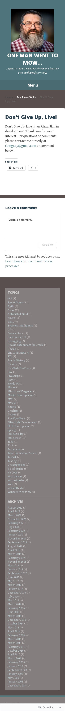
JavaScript (14, 376)
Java (10, 372)
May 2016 (13, 600)
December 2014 (17, 620)
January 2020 (15, 534)
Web (10, 484)
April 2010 (14, 654)
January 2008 (15, 681)
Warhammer (15, 476)
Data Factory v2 (17, 337)
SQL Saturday (15, 434)
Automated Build (18, 314)
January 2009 (15, 674)
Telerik (12, 457)
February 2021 (16, 523)
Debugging (14, 341)
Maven (12, 387)
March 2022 (14, 515)
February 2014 (16, 635)
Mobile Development (20, 395)
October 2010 (16, 650)
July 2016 (13, 596)
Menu (32, 85)
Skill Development (19, 426)
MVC (10, 399)
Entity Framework (18, 352)
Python (12, 414)
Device (12, 349)
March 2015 (14, 616)
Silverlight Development (22, 422)
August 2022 (15, 507)
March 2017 (14, 585)
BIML (11, 322)
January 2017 (15, 589)
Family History (16, 360)
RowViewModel (17, 418)
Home (9, 97)
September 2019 (17, 542)
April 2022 (14, 511)
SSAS (11, 441)
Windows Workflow (19, 492)
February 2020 (16, 531)
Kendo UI (13, 383)
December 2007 (17, 685)
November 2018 (17, 561)
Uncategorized (16, 465)
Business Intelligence (20, 325)
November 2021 (17, 519)
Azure (11, 318)
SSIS (10, 445)
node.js (12, 407)
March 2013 (14, 639)
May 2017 (13, 581)
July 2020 (13, 527)
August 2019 (15, 546)
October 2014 (16, 623)
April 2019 (14, 550)
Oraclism (13, 411)
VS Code (13, 472)
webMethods (15, 488)
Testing (12, 461)
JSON (11, 380)
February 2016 (16, 608)
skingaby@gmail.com (20, 146)
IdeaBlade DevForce (19, 368)
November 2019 (17, 538)
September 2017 (17, 573)
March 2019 (14, 554)
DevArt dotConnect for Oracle (26, 345)
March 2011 (14, 643)
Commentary (15, 333)
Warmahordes (16, 480)
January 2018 (15, 569)
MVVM (12, 403)
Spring (12, 430)
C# (9, 329)
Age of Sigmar (16, 302)
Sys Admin (14, 449)
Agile (11, 306)
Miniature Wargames (20, 391)
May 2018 (13, 565)
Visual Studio (16, 469)
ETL (10, 356)
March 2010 (14, 658)
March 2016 (14, 604)
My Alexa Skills (26, 97)
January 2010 (15, 666)
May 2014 (13, 627)
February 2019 (16, 558)
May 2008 (13, 678)
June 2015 (13, 612)
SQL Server (14, 438)
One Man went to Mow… (32, 59)
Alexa (11, 310)
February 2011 (16, 647)
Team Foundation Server (22, 453)
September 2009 (17, 670)
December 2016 (17, 592)
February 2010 (16, 662)
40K (10, 298)
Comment (47, 244)
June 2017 (13, 577)
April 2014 (14, 631)
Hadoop (12, 364)
